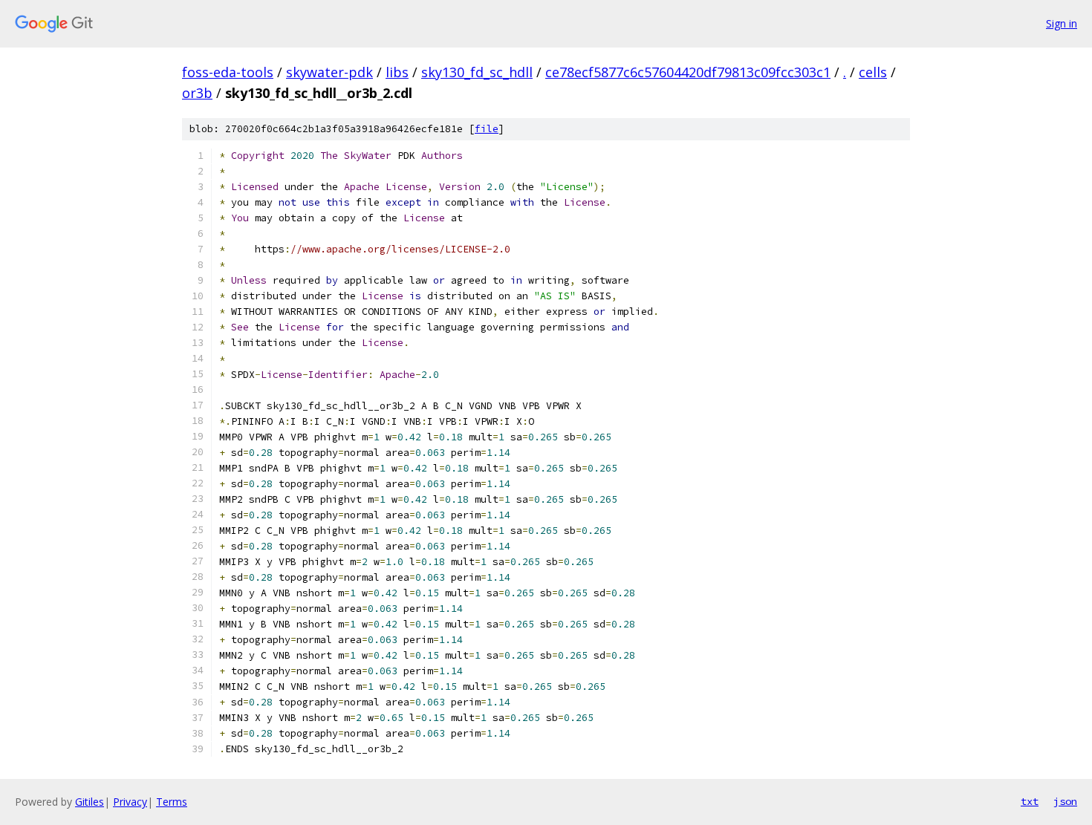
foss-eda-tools (227, 72)
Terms (171, 802)
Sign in (1061, 23)
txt (1030, 801)
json (1065, 801)
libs (397, 72)
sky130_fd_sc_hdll (477, 72)
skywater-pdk (329, 72)
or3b (197, 93)
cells (873, 72)
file (486, 129)
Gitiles (89, 802)
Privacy (130, 802)
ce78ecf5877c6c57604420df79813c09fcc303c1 (688, 72)
